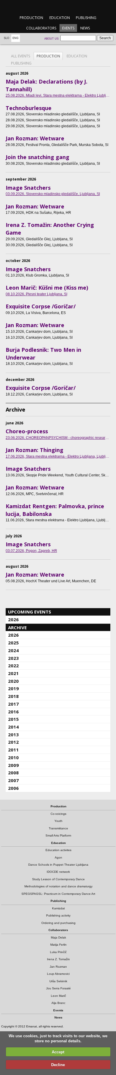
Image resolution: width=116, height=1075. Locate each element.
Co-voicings (58, 813)
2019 (13, 688)
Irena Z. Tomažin (58, 959)
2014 (13, 727)
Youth (58, 821)
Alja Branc (58, 1003)
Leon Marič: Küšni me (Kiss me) (47, 287)
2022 (13, 665)
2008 (13, 773)
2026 (13, 619)
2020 (13, 681)
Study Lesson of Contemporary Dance (58, 879)
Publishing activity (58, 915)
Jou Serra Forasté (58, 988)
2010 (13, 757)
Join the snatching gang (37, 157)
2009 (13, 765)
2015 (13, 719)
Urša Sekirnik (58, 981)
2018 (13, 696)
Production (31, 17)
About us (51, 38)
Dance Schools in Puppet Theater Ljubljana (58, 864)
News (85, 28)
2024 (13, 650)
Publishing (86, 17)
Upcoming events (29, 612)
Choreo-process (27, 431)
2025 (13, 643)
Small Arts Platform (58, 835)
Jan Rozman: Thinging (34, 449)
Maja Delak (58, 937)
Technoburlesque (28, 108)
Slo (6, 38)
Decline (58, 1065)
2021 (13, 673)
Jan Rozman (58, 966)
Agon (58, 857)
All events (20, 56)
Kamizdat (58, 908)
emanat (58, 6)
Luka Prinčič (58, 952)
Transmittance (58, 828)
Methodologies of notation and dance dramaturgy (58, 886)
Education (59, 17)
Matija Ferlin (58, 944)
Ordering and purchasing (58, 923)
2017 (13, 704)
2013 (13, 734)
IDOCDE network (58, 871)
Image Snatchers (28, 187)
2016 (13, 712)
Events (68, 28)
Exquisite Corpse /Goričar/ (41, 306)
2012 (13, 742)
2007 (13, 780)
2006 (13, 788)
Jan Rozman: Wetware (35, 138)
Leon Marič (58, 995)
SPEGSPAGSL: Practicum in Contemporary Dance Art (58, 893)
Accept (58, 1052)
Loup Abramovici (58, 973)
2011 (13, 750)
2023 (13, 658)
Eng (15, 38)
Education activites (58, 850)
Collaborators (41, 28)
